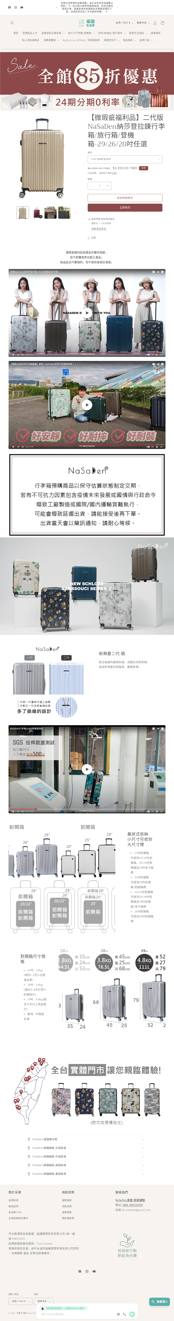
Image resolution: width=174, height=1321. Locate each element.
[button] (12, 23)
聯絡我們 (13, 1206)
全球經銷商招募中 (18, 1218)
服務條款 (67, 1200)
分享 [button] (93, 237)
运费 (114, 173)
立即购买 (125, 207)
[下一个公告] (117, 7)
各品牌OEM (14, 1212)
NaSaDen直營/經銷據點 (130, 1200)
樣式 (90, 152)
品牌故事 (13, 1200)
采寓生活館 (22, 1313)
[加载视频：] (87, 313)
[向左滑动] (12, 212)
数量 (90, 179)
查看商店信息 (98, 229)
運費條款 (67, 1212)
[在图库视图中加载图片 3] (51, 213)
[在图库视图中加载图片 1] (23, 213)
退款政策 (67, 1206)
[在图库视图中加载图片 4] (64, 213)
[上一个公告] (56, 7)
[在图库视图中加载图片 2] (37, 213)
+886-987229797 (132, 1205)
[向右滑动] (75, 212)
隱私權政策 (68, 1218)
